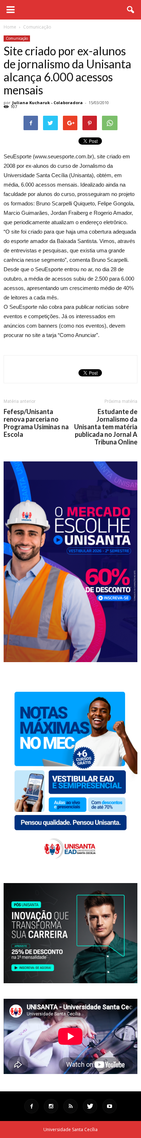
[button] (131, 10)
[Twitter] (90, 1106)
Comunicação (17, 38)
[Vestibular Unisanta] (70, 660)
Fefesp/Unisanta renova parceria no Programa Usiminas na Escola (36, 423)
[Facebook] (31, 1106)
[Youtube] (109, 1106)
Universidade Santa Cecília (70, 1129)
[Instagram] (51, 1106)
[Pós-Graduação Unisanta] (70, 981)
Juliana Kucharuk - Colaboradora (47, 102)
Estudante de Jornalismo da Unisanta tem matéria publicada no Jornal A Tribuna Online (105, 427)
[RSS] (70, 1106)
